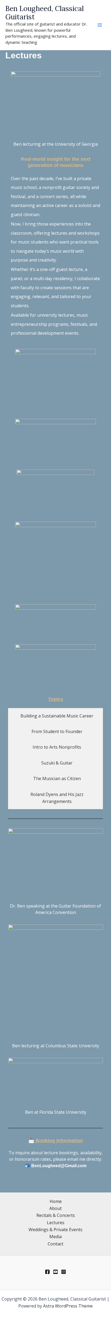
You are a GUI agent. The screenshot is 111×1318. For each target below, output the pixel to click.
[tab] (55, 716)
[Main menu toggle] (100, 25)
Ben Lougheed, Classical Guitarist (44, 12)
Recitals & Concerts (55, 1215)
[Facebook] (47, 1271)
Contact (55, 1244)
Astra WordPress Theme (68, 1306)
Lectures (55, 1223)
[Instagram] (63, 1271)
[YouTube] (55, 1271)
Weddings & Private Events (55, 1230)
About (55, 1208)
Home (56, 1201)
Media (55, 1237)
